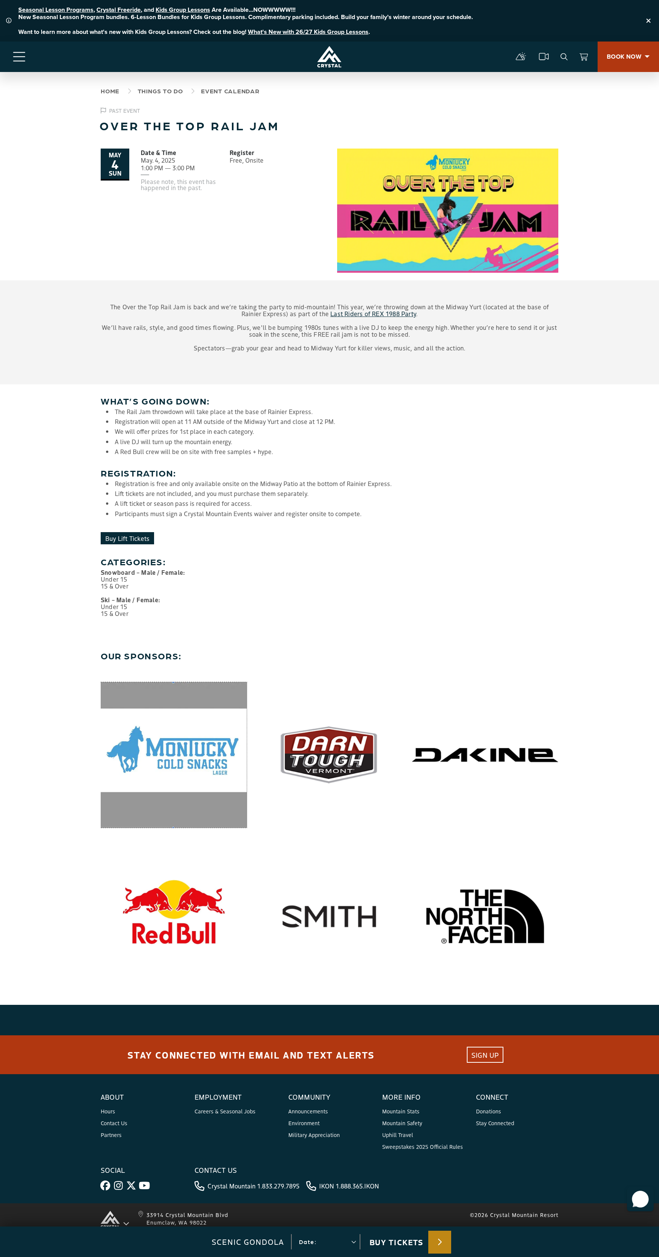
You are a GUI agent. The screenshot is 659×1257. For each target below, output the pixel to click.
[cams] (544, 56)
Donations (488, 1111)
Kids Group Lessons (183, 9)
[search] (564, 56)
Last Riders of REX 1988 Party (373, 313)
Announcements (308, 1111)
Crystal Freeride (118, 9)
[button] (640, 1199)
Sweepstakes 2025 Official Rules (422, 1146)
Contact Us (114, 1123)
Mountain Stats (401, 1111)
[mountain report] (521, 56)
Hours (108, 1111)
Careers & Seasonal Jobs (225, 1111)
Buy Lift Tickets (127, 538)
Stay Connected (495, 1123)
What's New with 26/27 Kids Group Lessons (308, 31)
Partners (111, 1135)
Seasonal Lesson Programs (55, 9)
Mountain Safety (402, 1123)
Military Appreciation (314, 1135)
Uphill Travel (397, 1135)
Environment (304, 1123)
